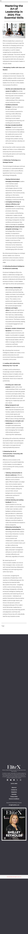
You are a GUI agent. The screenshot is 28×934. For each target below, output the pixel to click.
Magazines (14, 792)
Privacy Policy (14, 796)
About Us (14, 787)
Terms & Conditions (14, 798)
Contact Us (14, 789)
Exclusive (14, 794)
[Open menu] (1, 1)
